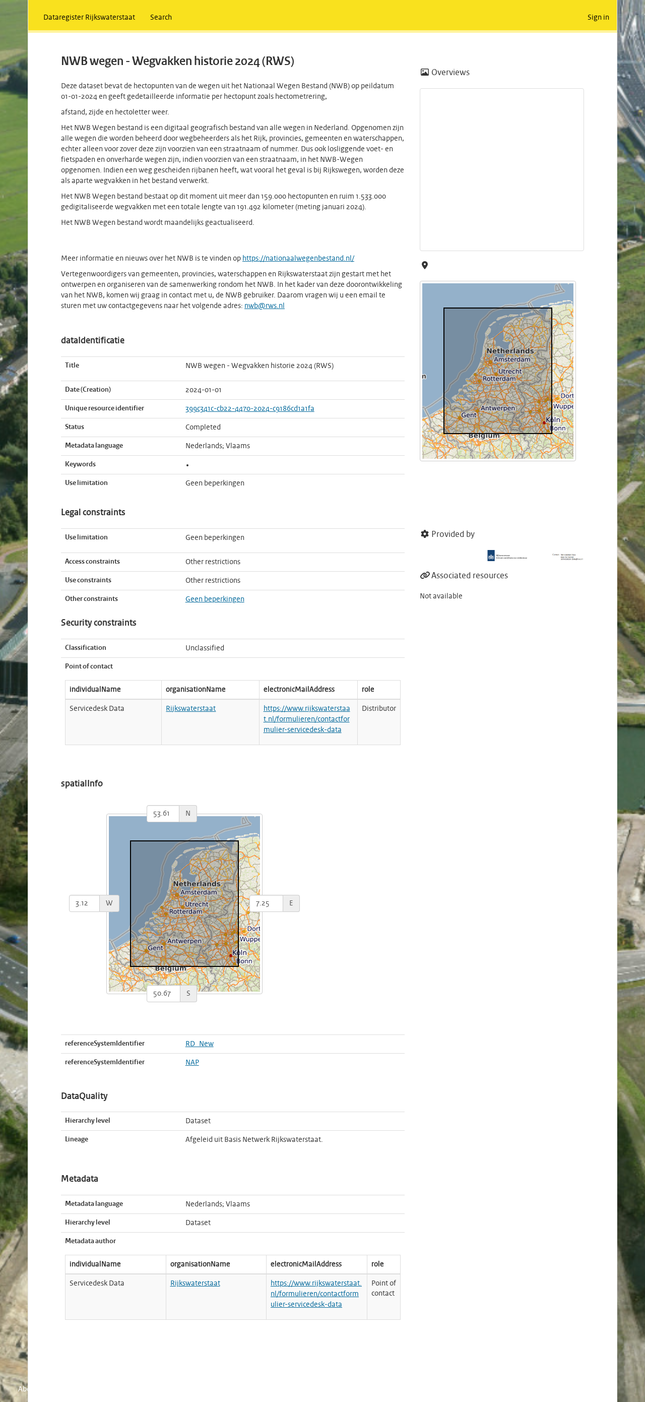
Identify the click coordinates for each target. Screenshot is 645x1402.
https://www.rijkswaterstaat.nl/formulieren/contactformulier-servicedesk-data (307, 719)
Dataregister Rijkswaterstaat (89, 17)
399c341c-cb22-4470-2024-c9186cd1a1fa (249, 408)
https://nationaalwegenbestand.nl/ (298, 258)
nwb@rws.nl (264, 306)
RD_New (199, 1044)
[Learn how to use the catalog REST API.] (100, 1389)
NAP (192, 1062)
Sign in (598, 17)
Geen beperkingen (214, 599)
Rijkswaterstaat (191, 708)
